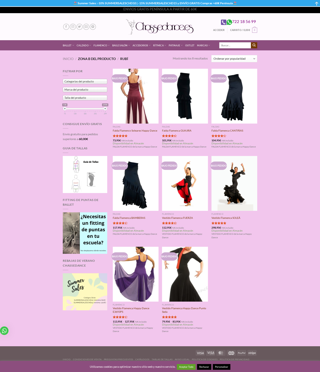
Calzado (83, 45)
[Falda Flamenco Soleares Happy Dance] (136, 96)
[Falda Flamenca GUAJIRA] (185, 96)
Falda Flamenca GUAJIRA (176, 130)
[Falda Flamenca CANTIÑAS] (234, 96)
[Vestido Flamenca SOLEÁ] (234, 183)
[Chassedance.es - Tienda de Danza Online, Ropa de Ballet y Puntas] (160, 27)
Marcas (202, 45)
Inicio (68, 59)
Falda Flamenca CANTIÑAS (227, 130)
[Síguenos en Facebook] (66, 27)
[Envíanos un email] (86, 27)
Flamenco (100, 45)
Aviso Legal (182, 359)
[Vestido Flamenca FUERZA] (185, 183)
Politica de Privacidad (234, 359)
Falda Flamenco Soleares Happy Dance (135, 130)
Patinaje (174, 45)
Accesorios (140, 45)
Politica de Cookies (205, 359)
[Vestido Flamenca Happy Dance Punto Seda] (185, 274)
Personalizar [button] (221, 366)
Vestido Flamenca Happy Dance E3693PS (131, 310)
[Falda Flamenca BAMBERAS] (136, 183)
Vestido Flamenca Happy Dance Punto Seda (184, 310)
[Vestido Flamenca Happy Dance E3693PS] (136, 274)
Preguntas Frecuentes (118, 359)
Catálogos (142, 359)
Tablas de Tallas (162, 359)
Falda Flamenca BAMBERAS (129, 217)
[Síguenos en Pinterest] (93, 27)
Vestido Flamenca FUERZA (177, 217)
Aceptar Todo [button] (186, 366)
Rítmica (158, 45)
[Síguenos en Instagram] (73, 27)
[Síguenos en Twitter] (79, 27)
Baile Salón (120, 45)
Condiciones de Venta (87, 359)
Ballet (67, 45)
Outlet (190, 45)
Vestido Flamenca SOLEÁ (225, 217)
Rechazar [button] (204, 366)
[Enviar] (254, 45)
